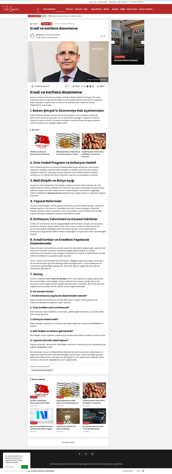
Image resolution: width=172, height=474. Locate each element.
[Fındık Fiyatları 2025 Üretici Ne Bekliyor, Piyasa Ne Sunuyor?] (94, 145)
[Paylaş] (142, 471)
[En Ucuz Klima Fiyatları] (127, 42)
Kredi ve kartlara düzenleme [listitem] (42, 370)
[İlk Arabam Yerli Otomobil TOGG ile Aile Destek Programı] (94, 420)
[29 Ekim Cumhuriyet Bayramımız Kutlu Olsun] (42, 145)
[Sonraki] (45, 16)
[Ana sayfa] (38, 9)
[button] (51, 23)
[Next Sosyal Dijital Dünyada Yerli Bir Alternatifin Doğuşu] (41, 420)
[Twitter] (86, 454)
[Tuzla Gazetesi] (10, 9)
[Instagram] (92, 454)
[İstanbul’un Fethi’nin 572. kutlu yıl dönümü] (68, 420)
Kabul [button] (24, 467)
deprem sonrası (54, 193)
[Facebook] (79, 454)
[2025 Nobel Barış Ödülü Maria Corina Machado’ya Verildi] (68, 145)
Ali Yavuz (39, 35)
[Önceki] (43, 16)
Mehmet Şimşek (59, 278)
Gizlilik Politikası (10, 467)
